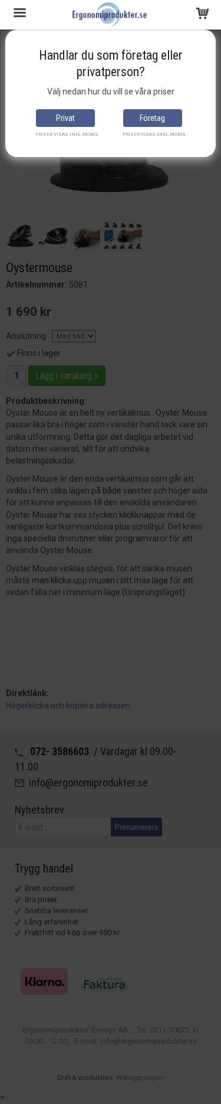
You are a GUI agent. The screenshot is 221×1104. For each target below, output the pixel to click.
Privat (65, 118)
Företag (152, 118)
